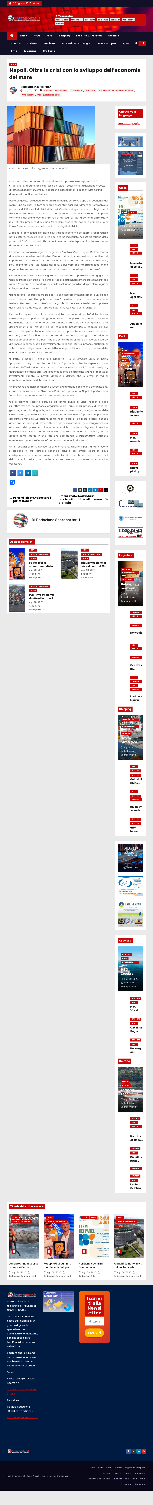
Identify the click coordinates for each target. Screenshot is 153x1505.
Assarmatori (62, 20)
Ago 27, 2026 (131, 593)
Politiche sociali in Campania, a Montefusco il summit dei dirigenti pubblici (93, 1269)
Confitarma (128, 20)
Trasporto (127, 580)
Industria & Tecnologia (76, 43)
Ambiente (50, 43)
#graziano (90, 90)
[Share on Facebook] (13, 474)
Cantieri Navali (135, 1169)
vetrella (60, 23)
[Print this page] (35, 474)
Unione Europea (106, 43)
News (37, 35)
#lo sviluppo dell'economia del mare (116, 90)
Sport (126, 43)
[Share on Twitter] (20, 474)
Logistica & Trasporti (89, 35)
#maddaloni (27, 95)
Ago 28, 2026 (88, 570)
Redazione (30, 50)
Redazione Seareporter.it (37, 87)
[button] (136, 43)
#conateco (76, 90)
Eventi (125, 1081)
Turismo (32, 43)
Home (23, 35)
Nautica (15, 43)
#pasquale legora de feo (48, 95)
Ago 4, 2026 (130, 747)
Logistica (126, 569)
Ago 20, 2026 (131, 979)
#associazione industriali (56, 90)
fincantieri (76, 20)
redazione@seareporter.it (22, 1417)
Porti (50, 35)
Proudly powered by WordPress (22, 1476)
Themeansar (62, 1476)
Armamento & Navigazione (128, 720)
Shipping (64, 35)
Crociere (113, 35)
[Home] (12, 36)
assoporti (90, 20)
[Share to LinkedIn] (28, 474)
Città (13, 50)
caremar (115, 20)
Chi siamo (49, 50)
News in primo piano (39, 554)
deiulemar (102, 20)
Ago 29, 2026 (36, 570)
